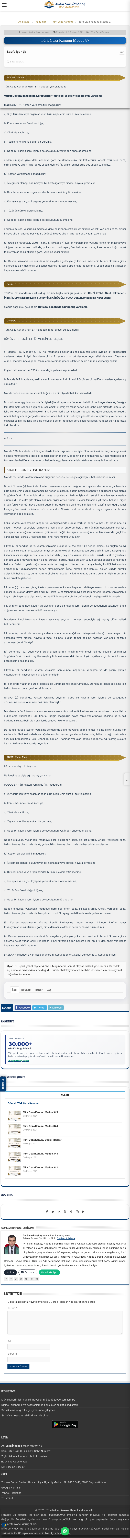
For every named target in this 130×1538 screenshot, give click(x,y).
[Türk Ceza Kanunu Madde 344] (14, 1129)
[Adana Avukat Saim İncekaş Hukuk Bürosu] (65, 4)
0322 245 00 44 (17, 1451)
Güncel (65, 1094)
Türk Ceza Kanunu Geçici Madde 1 (42, 1139)
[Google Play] (83, 1212)
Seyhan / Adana (66, 1238)
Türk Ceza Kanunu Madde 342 (40, 1167)
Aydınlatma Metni (61, 1533)
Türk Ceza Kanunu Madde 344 (40, 1126)
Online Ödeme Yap (16, 1461)
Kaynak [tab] (26, 989)
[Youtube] (65, 1212)
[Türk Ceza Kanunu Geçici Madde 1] (14, 1143)
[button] (3, 1084)
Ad (9, 1341)
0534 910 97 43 (32, 1445)
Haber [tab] (38, 989)
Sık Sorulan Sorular (13, 1466)
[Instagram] (31, 1279)
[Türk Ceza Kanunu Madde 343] (14, 1157)
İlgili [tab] (14, 989)
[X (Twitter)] (26, 1279)
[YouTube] (21, 1279)
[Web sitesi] (6, 1279)
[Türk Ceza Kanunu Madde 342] (14, 1170)
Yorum (12, 1308)
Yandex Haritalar (11, 1492)
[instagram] (77, 1212)
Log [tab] (49, 989)
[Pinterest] (36, 1279)
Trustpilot (7, 1498)
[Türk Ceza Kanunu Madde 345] (14, 1115)
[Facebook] (46, 1212)
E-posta (12, 1353)
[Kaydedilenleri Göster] (127, 779)
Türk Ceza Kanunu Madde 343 (40, 1153)
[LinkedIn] (59, 1212)
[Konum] (71, 1212)
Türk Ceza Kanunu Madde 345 (40, 1112)
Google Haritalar (11, 1487)
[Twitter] (53, 1212)
